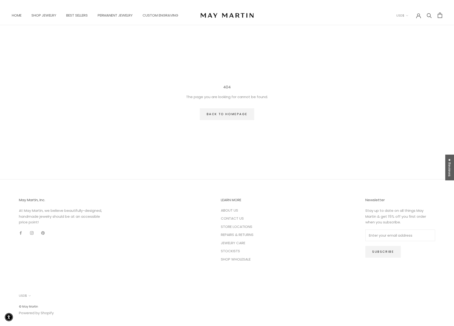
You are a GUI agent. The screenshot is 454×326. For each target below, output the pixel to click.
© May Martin (28, 306)
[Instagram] (32, 233)
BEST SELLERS (77, 15)
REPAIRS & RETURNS (237, 234)
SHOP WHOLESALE (236, 259)
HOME (17, 15)
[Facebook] (20, 233)
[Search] (429, 15)
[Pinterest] (43, 233)
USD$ (400, 15)
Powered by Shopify (36, 312)
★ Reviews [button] (449, 167)
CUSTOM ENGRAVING (160, 15)
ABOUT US (229, 210)
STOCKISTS (230, 250)
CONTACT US (232, 218)
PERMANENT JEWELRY (115, 15)
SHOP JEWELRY (43, 15)
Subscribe (383, 251)
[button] (9, 317)
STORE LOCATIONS (236, 226)
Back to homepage (227, 114)
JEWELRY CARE (233, 242)
